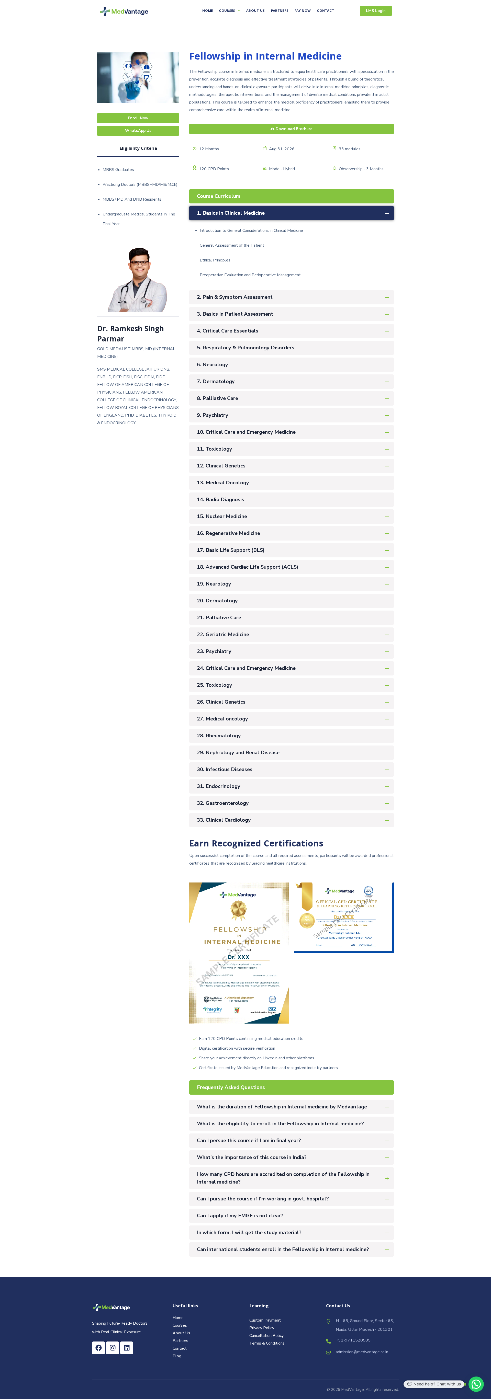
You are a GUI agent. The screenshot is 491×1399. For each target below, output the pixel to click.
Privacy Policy (261, 1328)
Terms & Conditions (267, 1343)
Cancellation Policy (266, 1335)
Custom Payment (265, 1320)
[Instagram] (112, 1347)
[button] (476, 1384)
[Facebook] (98, 1347)
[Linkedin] (126, 1347)
